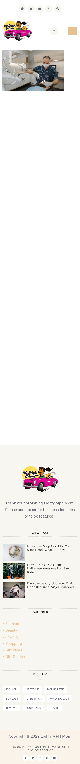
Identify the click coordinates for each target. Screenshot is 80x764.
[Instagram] (49, 8)
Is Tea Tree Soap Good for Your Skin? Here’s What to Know (49, 548)
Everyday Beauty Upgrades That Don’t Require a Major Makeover (50, 585)
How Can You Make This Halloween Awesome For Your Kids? (48, 568)
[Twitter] (31, 8)
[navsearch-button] (54, 31)
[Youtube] (40, 8)
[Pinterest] (58, 8)
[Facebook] (22, 8)
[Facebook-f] (26, 758)
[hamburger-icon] (72, 31)
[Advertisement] (40, 269)
